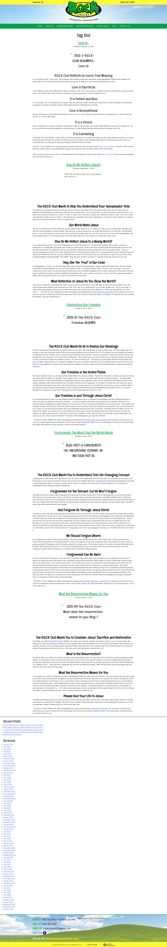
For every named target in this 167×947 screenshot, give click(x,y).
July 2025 (7, 775)
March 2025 (7, 784)
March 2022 (7, 869)
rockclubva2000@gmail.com (57, 928)
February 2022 (8, 871)
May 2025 (7, 780)
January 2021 (8, 902)
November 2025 (9, 766)
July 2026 (7, 747)
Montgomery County (55, 938)
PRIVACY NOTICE (92, 944)
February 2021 (8, 900)
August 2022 (8, 857)
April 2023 (7, 838)
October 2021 (8, 881)
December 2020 (9, 904)
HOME (39, 26)
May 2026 (7, 751)
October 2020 (8, 909)
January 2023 (8, 845)
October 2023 (8, 824)
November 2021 (9, 878)
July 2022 (7, 860)
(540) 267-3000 (49, 924)
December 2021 (9, 876)
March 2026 (7, 756)
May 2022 (7, 864)
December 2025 (9, 763)
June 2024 (7, 805)
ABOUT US (49, 26)
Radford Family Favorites (12, 734)
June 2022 (7, 862)
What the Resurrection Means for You (83, 593)
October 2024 (8, 796)
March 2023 (7, 841)
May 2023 (7, 836)
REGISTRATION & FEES (84, 26)
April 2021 (7, 895)
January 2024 (8, 817)
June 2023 (7, 834)
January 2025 (8, 789)
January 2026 (8, 761)
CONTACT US (125, 26)
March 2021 (7, 897)
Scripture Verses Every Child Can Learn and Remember (23, 732)
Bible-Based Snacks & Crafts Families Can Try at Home (22, 727)
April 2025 (7, 782)
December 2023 (9, 820)
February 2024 (8, 815)
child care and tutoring (107, 146)
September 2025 (9, 770)
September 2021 (9, 883)
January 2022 (8, 874)
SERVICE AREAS (103, 26)
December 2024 (9, 791)
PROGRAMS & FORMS (65, 26)
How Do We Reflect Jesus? (83, 164)
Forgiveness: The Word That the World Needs (83, 432)
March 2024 (7, 813)
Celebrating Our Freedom (83, 304)
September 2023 (9, 827)
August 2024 (8, 801)
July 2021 (7, 888)
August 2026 (8, 744)
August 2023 (8, 829)
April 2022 (7, 867)
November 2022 (9, 850)
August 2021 (8, 885)
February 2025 (8, 787)
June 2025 (7, 777)
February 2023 (8, 843)
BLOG (114, 26)
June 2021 (7, 890)
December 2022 (9, 848)
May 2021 (7, 893)
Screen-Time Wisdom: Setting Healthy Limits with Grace (23, 725)
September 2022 (9, 855)
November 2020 (9, 907)
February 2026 (8, 758)
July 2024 (7, 803)
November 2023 (9, 822)
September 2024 (9, 798)
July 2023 (7, 831)
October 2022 (8, 853)
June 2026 (7, 749)
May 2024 (7, 808)
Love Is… (83, 43)
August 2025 (8, 773)
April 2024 (7, 810)
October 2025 (8, 768)
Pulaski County (72, 938)
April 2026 (7, 754)
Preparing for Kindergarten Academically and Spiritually (23, 730)
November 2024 (9, 794)
